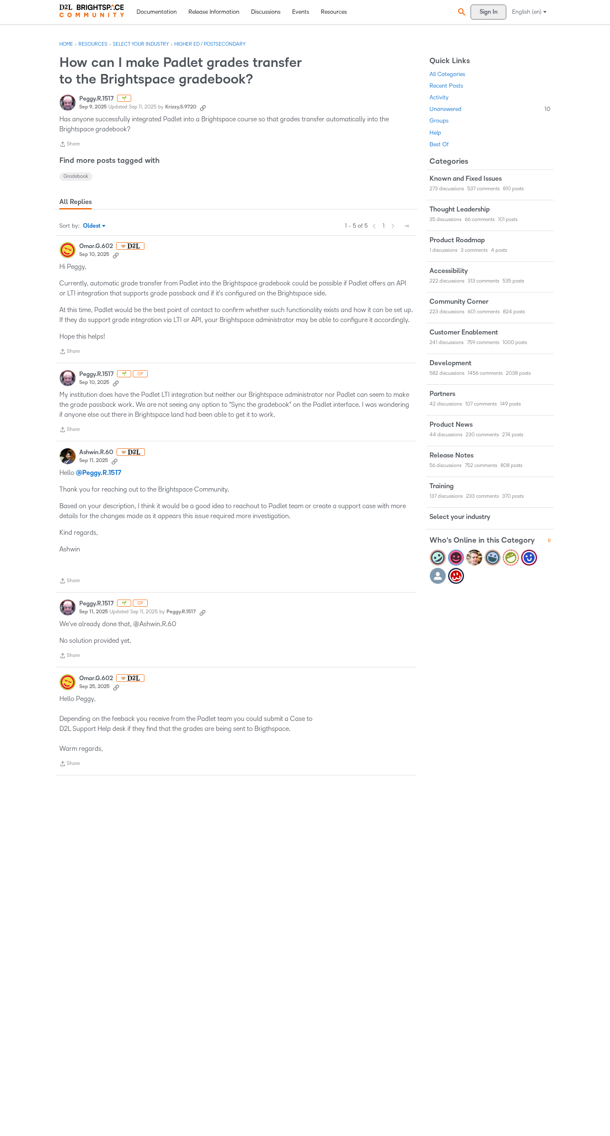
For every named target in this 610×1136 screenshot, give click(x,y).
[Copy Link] (203, 107)
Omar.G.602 (96, 246)
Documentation (157, 12)
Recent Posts (446, 86)
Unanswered (490, 109)
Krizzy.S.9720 (180, 107)
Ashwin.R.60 (96, 452)
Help (435, 133)
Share (69, 145)
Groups (439, 121)
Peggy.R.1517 (96, 99)
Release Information (213, 12)
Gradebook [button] (75, 176)
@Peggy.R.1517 (98, 473)
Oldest (92, 226)
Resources (334, 12)
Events (300, 12)
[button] (460, 12)
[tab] (75, 202)
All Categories (447, 74)
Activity (439, 97)
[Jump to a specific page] (406, 226)
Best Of (439, 144)
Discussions (266, 12)
